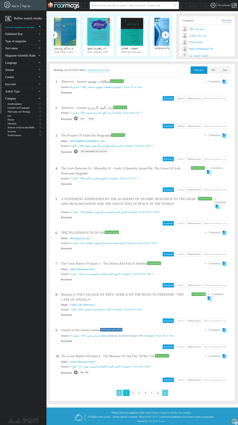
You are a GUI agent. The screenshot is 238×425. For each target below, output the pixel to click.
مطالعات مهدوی (104, 87)
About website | (152, 412)
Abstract (181, 98)
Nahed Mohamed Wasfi (82, 269)
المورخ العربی (99, 178)
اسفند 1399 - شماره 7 (80, 112)
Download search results (99, 70)
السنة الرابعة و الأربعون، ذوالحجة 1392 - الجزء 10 (93, 243)
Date (225, 70)
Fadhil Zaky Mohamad (82, 304)
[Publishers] (30, 421)
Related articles (194, 98)
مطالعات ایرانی (100, 335)
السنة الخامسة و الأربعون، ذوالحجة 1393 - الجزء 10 (94, 212)
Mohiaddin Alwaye (80, 238)
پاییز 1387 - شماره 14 (80, 335)
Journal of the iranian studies (80, 330)
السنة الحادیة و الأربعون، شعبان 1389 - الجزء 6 (92, 145)
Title (213, 70)
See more (227, 20)
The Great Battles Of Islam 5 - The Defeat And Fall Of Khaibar (104, 263)
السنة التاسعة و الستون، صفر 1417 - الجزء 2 (91, 366)
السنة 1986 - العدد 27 (80, 178)
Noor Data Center (156, 421)
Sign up (26, 6)
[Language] (213, 5)
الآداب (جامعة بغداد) (101, 309)
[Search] (175, 5)
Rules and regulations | (129, 412)
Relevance (198, 70)
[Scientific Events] (35, 421)
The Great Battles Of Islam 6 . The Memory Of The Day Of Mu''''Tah (108, 356)
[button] (215, 81)
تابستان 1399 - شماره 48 (81, 87)
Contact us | (165, 412)
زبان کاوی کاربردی (102, 112)
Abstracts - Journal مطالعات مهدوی (85, 81)
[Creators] (24, 421)
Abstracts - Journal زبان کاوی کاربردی (87, 108)
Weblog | (115, 412)
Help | (142, 412)
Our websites (185, 412)
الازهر (120, 145)
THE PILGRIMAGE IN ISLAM (83, 232)
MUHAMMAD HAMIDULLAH (87, 141)
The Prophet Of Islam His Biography (86, 135)
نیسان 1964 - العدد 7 (79, 309)
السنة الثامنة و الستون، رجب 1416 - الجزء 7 (91, 274)
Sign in (15, 6)
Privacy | (174, 412)
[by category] (11, 421)
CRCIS (154, 417)
